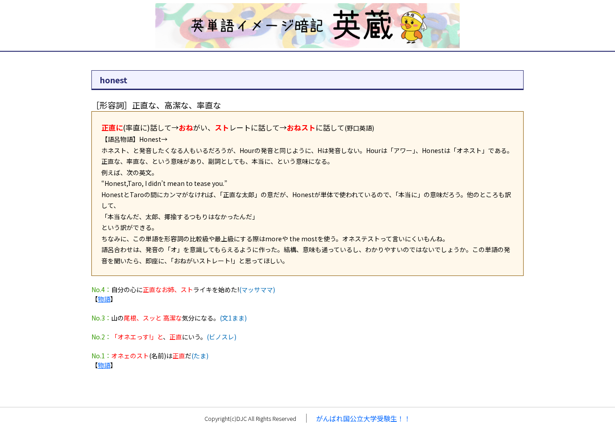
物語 (104, 298)
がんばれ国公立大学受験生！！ (363, 418)
